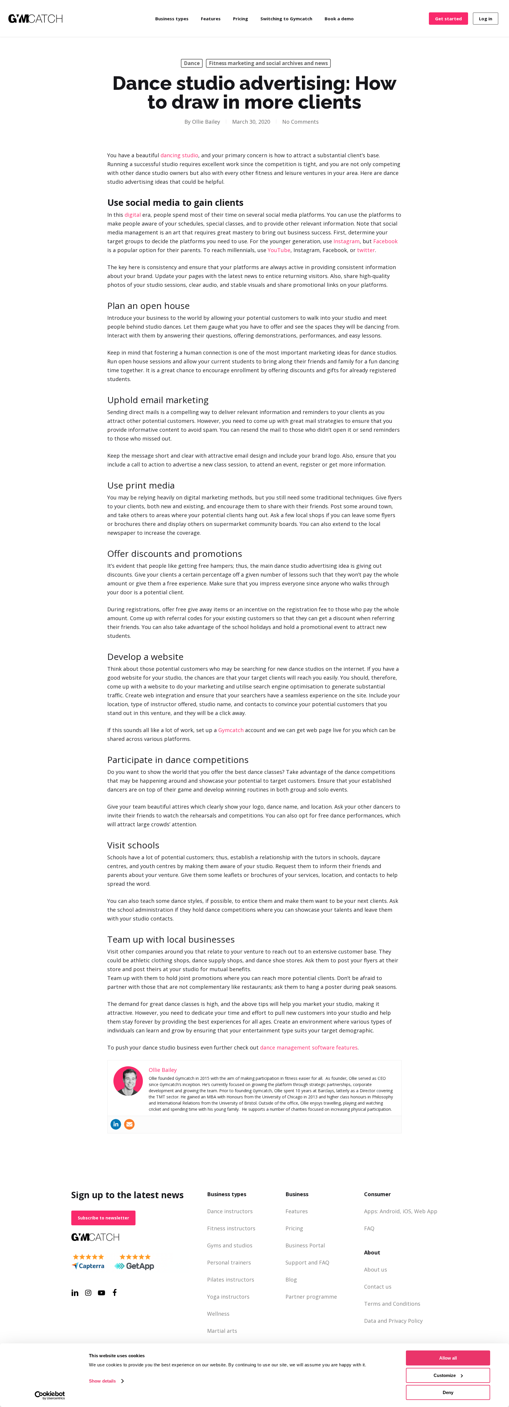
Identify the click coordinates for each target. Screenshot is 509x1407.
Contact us (377, 1286)
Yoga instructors (228, 1296)
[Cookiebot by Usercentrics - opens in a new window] (50, 1395)
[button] (103, 1218)
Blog (291, 1279)
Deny (448, 1392)
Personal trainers (229, 1262)
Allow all (448, 1357)
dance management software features (309, 1047)
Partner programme (311, 1296)
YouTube (279, 250)
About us (375, 1269)
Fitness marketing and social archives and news (268, 63)
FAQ (369, 1228)
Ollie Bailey (206, 121)
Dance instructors (230, 1211)
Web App (425, 1211)
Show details (102, 1380)
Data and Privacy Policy (393, 1320)
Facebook (385, 241)
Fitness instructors (231, 1228)
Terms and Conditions (392, 1303)
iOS (407, 1211)
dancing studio (179, 155)
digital (133, 214)
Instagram (346, 241)
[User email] (129, 1124)
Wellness (218, 1313)
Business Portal (305, 1245)
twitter (366, 250)
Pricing (294, 1228)
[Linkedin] (115, 1124)
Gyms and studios (229, 1245)
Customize (445, 1375)
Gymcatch (231, 730)
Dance (192, 63)
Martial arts (222, 1330)
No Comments (300, 121)
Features (296, 1211)
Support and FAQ (307, 1262)
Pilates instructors (230, 1279)
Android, (390, 1211)
